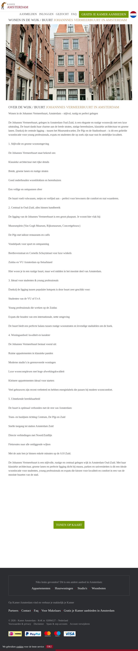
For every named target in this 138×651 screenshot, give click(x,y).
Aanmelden (28, 14)
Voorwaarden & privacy (19, 624)
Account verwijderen (80, 624)
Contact (26, 610)
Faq (36, 610)
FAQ (74, 14)
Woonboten (99, 588)
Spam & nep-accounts (56, 624)
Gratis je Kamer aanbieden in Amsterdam (89, 610)
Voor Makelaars (51, 610)
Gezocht (62, 14)
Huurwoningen (64, 588)
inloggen (46, 14)
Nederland (63, 620)
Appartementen (41, 588)
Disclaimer (39, 624)
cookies (19, 646)
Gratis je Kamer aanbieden (103, 14)
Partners (13, 610)
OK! (49, 646)
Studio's (82, 588)
